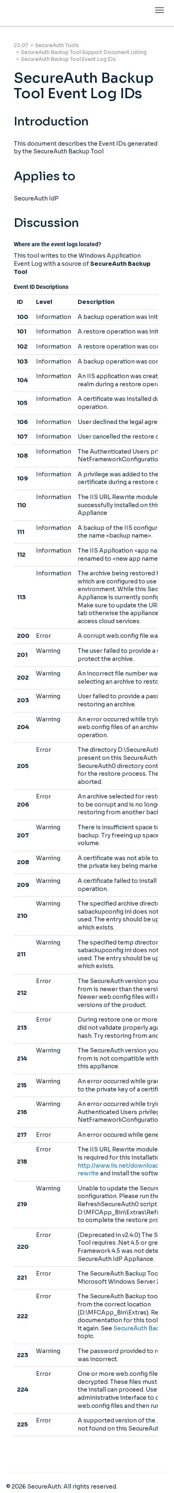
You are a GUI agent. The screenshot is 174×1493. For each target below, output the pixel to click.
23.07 (21, 45)
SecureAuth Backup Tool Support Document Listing (83, 52)
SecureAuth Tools (57, 45)
